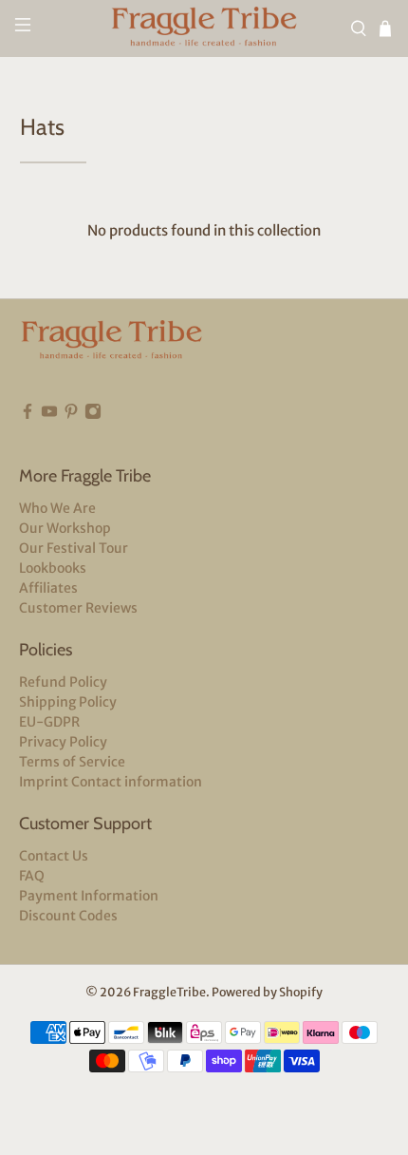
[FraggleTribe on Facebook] (27, 415)
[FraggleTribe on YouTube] (49, 415)
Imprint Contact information (110, 781)
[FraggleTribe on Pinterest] (71, 415)
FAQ (32, 875)
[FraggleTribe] (204, 28)
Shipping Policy (68, 701)
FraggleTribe (169, 992)
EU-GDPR (49, 721)
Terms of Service (72, 761)
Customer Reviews (78, 607)
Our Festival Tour (73, 548)
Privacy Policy (63, 741)
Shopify (301, 992)
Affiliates (48, 587)
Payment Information (88, 895)
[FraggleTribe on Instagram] (93, 415)
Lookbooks (52, 568)
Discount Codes (68, 915)
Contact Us (53, 855)
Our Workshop (65, 528)
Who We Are (57, 508)
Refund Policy (63, 682)
